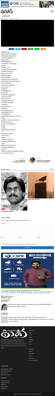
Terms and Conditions (33, 360)
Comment (3, 223)
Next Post (38, 158)
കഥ (30, 332)
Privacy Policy (31, 358)
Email (20, 237)
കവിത (3, 209)
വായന (30, 337)
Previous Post (22, 158)
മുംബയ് (30, 351)
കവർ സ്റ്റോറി (31, 353)
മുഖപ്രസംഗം (31, 330)
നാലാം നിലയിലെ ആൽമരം (7, 211)
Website (38, 237)
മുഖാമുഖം (31, 349)
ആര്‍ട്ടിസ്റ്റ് (31, 339)
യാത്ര (30, 344)
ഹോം (30, 328)
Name (2, 237)
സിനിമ (30, 341)
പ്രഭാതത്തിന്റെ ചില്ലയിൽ (34, 199)
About (30, 355)
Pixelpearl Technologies (36, 393)
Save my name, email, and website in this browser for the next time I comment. (19, 244)
